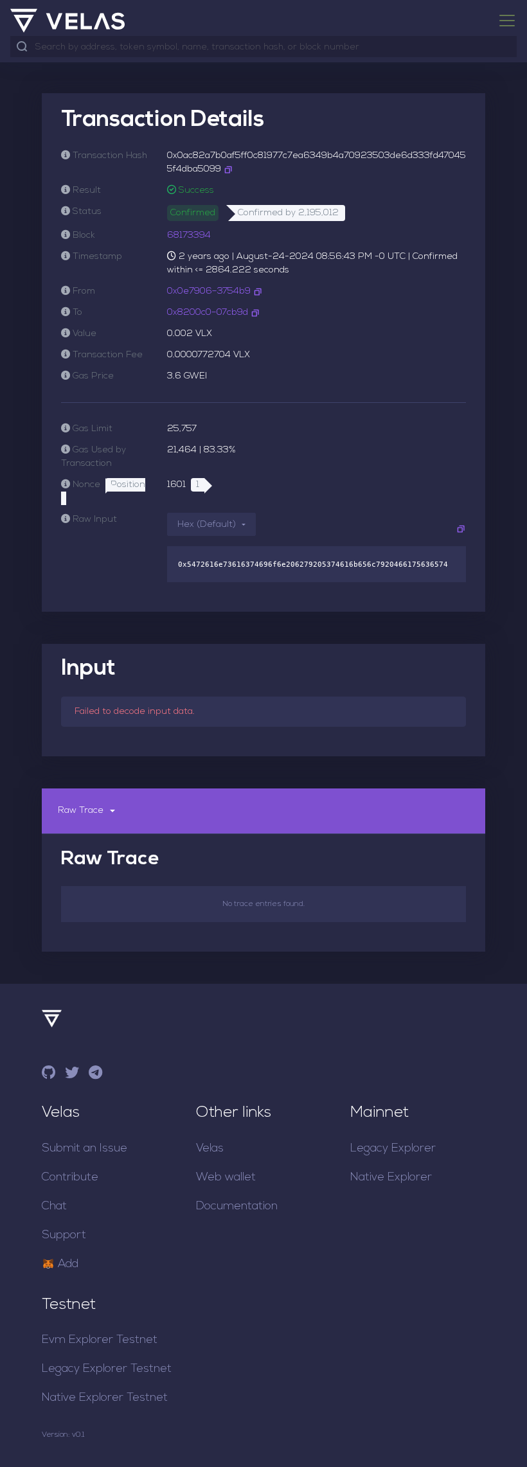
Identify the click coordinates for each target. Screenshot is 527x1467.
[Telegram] (95, 1075)
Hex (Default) (206, 524)
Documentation (237, 1206)
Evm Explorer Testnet (99, 1340)
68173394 (189, 235)
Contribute (70, 1177)
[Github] (48, 1075)
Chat (54, 1206)
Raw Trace (80, 810)
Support (64, 1235)
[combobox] (273, 47)
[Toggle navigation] (503, 20)
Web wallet (226, 1177)
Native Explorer (391, 1177)
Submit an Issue (84, 1148)
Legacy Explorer (393, 1148)
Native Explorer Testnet (105, 1398)
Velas (210, 1148)
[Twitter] (72, 1075)
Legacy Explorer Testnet (107, 1369)
